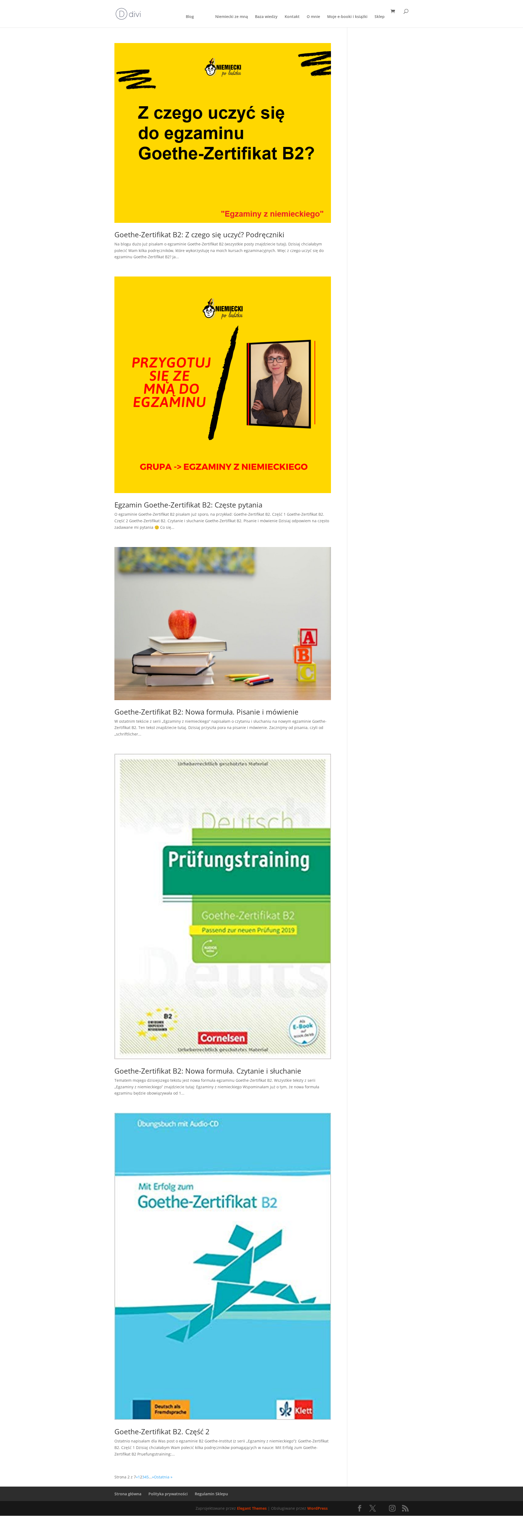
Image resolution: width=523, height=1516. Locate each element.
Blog (190, 17)
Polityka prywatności (168, 1493)
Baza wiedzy (266, 17)
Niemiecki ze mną (231, 17)
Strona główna (127, 1493)
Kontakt (292, 17)
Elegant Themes (252, 1508)
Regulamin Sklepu (211, 1493)
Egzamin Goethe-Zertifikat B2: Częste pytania (188, 505)
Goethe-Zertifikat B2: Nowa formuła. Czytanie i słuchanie (207, 1071)
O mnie (313, 17)
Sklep (380, 17)
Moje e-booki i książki (347, 17)
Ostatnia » (163, 1476)
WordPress (317, 1508)
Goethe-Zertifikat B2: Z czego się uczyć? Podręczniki (199, 234)
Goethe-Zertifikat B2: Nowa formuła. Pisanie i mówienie (206, 712)
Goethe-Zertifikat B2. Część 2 (161, 1431)
